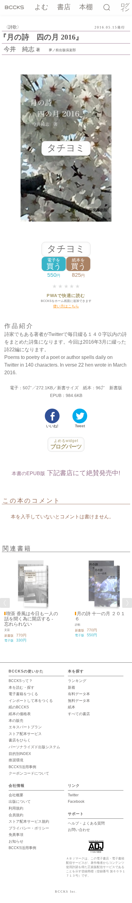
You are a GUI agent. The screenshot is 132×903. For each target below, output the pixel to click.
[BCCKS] (15, 7)
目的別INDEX (20, 754)
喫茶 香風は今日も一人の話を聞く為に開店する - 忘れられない (31, 619)
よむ (41, 7)
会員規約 (16, 815)
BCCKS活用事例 (22, 767)
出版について (20, 801)
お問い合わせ (79, 830)
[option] (31, 599)
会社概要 (16, 795)
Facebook (76, 801)
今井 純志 (19, 49)
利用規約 (16, 808)
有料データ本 (79, 694)
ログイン (124, 7)
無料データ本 (79, 701)
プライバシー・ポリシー (29, 828)
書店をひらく (20, 740)
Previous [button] (5, 603)
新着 (71, 687)
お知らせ (16, 841)
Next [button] (127, 603)
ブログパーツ (66, 444)
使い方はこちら (66, 306)
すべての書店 (79, 714)
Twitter (73, 795)
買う (53, 264)
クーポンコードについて (29, 773)
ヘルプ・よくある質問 (86, 823)
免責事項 (16, 835)
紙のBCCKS (19, 707)
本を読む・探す (21, 687)
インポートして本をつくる (31, 701)
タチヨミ (66, 249)
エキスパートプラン (25, 727)
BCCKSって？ (21, 681)
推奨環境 (16, 760)
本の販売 (16, 720)
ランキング (77, 681)
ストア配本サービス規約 (29, 821)
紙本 (71, 707)
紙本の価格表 (20, 714)
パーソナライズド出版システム (34, 747)
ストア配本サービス (25, 734)
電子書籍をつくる (23, 694)
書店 (64, 7)
